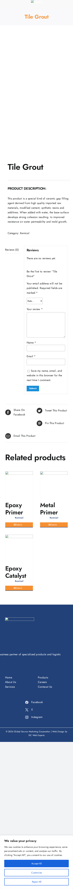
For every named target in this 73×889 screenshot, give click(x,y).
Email (31, 356)
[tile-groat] (36, 94)
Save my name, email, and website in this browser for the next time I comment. (44, 375)
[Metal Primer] (54, 485)
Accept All (36, 863)
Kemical (24, 233)
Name (31, 343)
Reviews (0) (12, 250)
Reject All (36, 881)
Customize (36, 872)
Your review (35, 309)
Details (19, 524)
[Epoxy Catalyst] (19, 548)
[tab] (13, 250)
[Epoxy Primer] (19, 485)
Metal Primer (49, 509)
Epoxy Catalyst (15, 572)
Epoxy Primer (14, 509)
